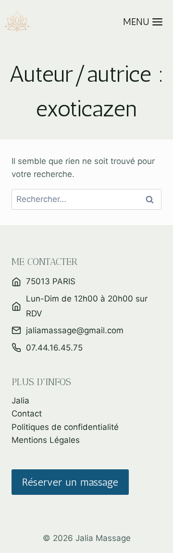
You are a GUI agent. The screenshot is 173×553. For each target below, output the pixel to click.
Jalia (20, 400)
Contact (27, 413)
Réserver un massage (70, 482)
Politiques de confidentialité (65, 427)
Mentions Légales (46, 440)
